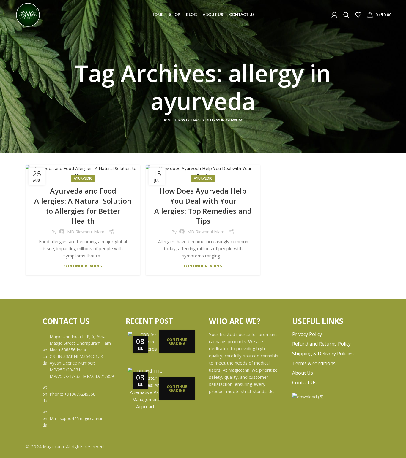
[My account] (334, 15)
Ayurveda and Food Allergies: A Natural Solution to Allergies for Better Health (83, 206)
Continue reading (83, 266)
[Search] (346, 15)
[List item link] (78, 394)
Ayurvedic (83, 178)
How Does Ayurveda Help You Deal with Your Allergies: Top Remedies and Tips (203, 206)
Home (167, 120)
